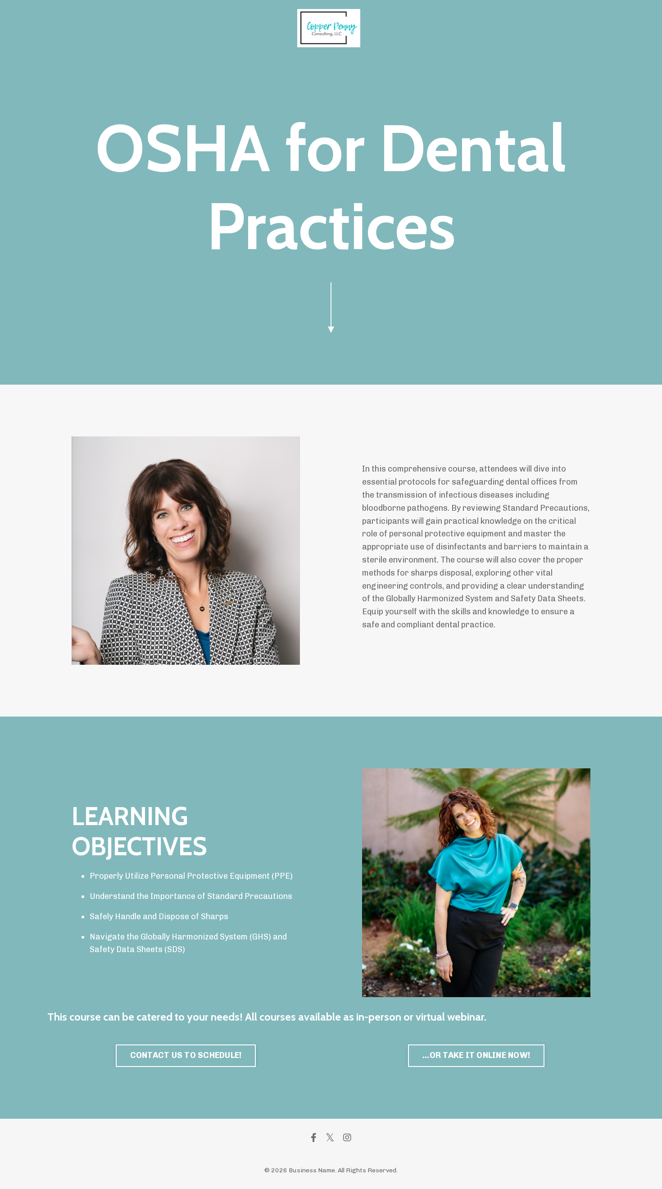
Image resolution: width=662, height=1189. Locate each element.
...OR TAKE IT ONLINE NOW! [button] (476, 1055)
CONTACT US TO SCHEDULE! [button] (186, 1055)
